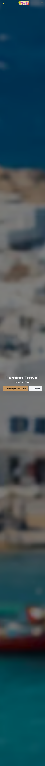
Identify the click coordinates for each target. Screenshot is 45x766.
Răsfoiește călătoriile (16, 388)
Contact (36, 388)
